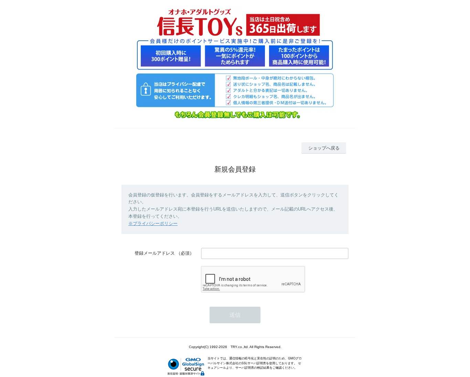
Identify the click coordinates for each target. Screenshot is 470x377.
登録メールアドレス (155, 253)
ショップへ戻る (324, 148)
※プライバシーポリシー (153, 223)
